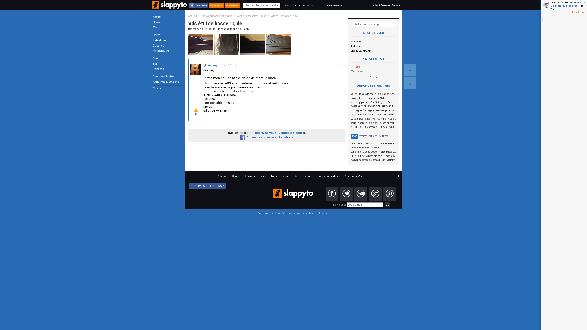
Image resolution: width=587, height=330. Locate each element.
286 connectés (334, 5)
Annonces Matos (163, 76)
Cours (157, 35)
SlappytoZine (161, 50)
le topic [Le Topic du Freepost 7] (568, 4)
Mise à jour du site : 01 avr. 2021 (271, 213)
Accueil (157, 17)
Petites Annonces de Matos (217, 15)
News (156, 22)
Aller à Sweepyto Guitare (386, 5)
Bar (155, 63)
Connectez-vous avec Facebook (269, 137)
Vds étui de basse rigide (284, 15)
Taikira (554, 2)
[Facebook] (332, 194)
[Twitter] (346, 194)
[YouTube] (360, 194)
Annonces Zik (353, 176)
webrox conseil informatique (301, 213)
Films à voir (322, 213)
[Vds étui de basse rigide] (200, 44)
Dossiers (158, 45)
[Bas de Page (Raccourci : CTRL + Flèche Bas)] (410, 83)
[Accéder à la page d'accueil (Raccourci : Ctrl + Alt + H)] (170, 7)
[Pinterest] (389, 194)
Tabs (371, 136)
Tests (156, 27)
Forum (157, 58)
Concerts (158, 69)
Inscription (232, 5)
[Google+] (375, 194)
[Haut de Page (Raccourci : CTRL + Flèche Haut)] (410, 70)
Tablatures (159, 40)
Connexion (201, 5)
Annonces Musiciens (166, 81)
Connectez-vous (290, 133)
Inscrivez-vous (265, 133)
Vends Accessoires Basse (251, 15)
